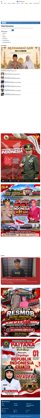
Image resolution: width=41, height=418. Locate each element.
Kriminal (5, 278)
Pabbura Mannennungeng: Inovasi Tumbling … (13, 82)
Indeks (3, 403)
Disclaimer (16, 405)
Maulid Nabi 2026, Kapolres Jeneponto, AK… (9, 70)
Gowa (3, 35)
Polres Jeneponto (5, 40)
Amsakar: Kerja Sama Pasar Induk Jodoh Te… (13, 74)
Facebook (4, 410)
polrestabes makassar (6, 42)
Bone (7, 81)
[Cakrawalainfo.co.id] (20, 1)
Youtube (16, 411)
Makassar (4, 36)
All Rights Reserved (28, 416)
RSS (27, 411)
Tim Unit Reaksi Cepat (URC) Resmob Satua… (13, 94)
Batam (5, 73)
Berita (2, 69)
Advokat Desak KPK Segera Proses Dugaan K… (13, 90)
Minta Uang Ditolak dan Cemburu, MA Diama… (14, 280)
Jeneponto (4, 33)
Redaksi (3, 405)
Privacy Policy (28, 403)
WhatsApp (28, 410)
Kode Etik (15, 403)
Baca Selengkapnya (10, 282)
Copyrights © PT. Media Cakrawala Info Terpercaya (17, 416)
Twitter (16, 410)
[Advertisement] (20, 12)
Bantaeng (6, 93)
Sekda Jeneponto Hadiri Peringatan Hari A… (13, 78)
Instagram (4, 411)
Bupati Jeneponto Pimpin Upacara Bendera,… (13, 86)
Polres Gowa (4, 38)
